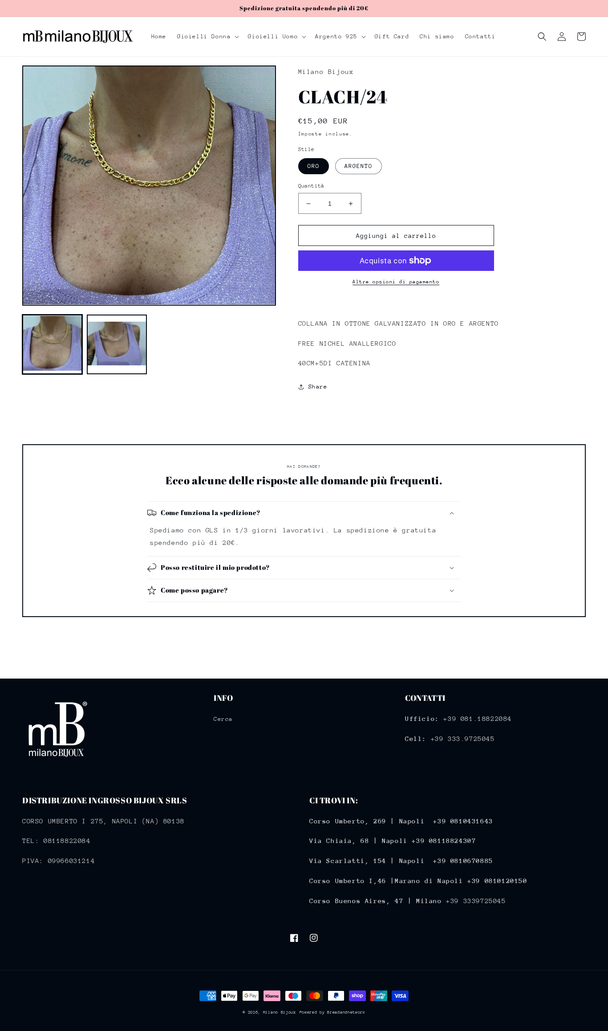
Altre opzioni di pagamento (396, 282)
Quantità (311, 186)
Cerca (223, 719)
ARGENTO (359, 166)
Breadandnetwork (346, 1012)
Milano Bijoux (279, 1012)
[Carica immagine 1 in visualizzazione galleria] (52, 344)
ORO (314, 166)
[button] (207, 36)
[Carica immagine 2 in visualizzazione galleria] (117, 344)
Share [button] (318, 386)
